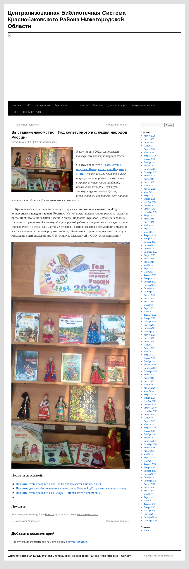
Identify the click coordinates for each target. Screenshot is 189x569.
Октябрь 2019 (150, 407)
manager (52, 141)
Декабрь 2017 (150, 470)
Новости (49, 514)
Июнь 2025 (149, 182)
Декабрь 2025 (150, 162)
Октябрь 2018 (150, 440)
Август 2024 (149, 215)
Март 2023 (149, 271)
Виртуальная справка (143, 105)
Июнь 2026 (149, 142)
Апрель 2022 (149, 308)
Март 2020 (149, 391)
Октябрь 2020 (150, 367)
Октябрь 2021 (150, 328)
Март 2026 (149, 152)
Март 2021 (149, 351)
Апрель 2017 (149, 497)
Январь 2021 (149, 357)
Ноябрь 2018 (150, 437)
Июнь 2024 (149, 221)
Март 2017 (149, 500)
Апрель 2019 (149, 420)
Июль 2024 (149, 218)
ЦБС (27, 105)
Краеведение (62, 105)
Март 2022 (149, 311)
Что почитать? (81, 105)
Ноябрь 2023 (150, 245)
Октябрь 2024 (150, 208)
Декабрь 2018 (150, 434)
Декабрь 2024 (150, 201)
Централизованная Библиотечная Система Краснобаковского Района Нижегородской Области (67, 19)
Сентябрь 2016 (150, 520)
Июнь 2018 (149, 450)
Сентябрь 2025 (150, 172)
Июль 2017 (149, 487)
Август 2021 (149, 334)
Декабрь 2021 (150, 321)
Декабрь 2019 (150, 400)
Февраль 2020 (150, 394)
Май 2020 (148, 384)
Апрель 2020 (149, 387)
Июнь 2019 (149, 414)
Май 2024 (148, 225)
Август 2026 (149, 135)
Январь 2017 (149, 507)
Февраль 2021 (150, 354)
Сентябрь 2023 (150, 251)
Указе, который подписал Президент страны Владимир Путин (101, 169)
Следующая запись (118, 124)
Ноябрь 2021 (150, 324)
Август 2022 (149, 294)
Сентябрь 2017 (150, 480)
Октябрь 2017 (150, 477)
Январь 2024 (149, 238)
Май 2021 (148, 344)
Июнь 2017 (149, 490)
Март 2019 (149, 424)
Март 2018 (149, 460)
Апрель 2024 (149, 228)
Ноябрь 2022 (150, 284)
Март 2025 (149, 192)
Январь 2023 (149, 278)
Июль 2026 (149, 138)
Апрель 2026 (149, 148)
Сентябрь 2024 (150, 211)
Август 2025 (149, 175)
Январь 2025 (149, 198)
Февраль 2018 (150, 463)
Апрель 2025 (149, 188)
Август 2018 (149, 447)
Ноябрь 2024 (150, 205)
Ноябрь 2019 (150, 404)
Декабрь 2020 (150, 361)
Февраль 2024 (150, 235)
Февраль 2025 (150, 195)
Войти (146, 530)
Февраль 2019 (150, 427)
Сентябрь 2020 (150, 371)
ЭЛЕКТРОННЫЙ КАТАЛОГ (27, 112)
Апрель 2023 (149, 268)
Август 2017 (149, 483)
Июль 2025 (149, 178)
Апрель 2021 (149, 347)
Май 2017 (148, 493)
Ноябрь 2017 (150, 473)
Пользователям (42, 105)
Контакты (98, 105)
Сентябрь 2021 (150, 331)
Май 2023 (148, 264)
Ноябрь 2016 (150, 513)
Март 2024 (149, 231)
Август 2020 (149, 374)
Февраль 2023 (150, 274)
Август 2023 (149, 255)
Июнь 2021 (149, 341)
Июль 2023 (149, 258)
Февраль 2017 (150, 503)
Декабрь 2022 (150, 281)
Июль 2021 (149, 337)
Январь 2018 (149, 467)
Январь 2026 (149, 158)
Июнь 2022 (149, 301)
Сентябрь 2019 (150, 410)
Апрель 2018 (149, 457)
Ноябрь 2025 (150, 165)
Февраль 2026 (150, 155)
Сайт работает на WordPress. (159, 555)
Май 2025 (148, 185)
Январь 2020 (149, 397)
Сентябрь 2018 (150, 444)
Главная (16, 105)
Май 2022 (148, 304)
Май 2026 (148, 145)
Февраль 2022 (150, 314)
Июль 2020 (149, 377)
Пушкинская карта (117, 105)
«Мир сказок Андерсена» (26, 124)
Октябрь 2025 (150, 168)
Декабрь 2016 (150, 510)
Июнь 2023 (149, 261)
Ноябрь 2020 (150, 364)
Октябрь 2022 (150, 288)
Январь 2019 (149, 430)
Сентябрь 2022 (150, 291)
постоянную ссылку (87, 514)
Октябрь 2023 (150, 248)
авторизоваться (77, 542)
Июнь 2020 (149, 381)
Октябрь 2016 (150, 517)
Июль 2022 (149, 298)
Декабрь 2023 (150, 241)
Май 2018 (148, 454)
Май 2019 (148, 417)
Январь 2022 (149, 318)
